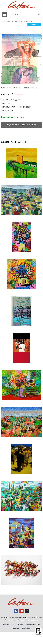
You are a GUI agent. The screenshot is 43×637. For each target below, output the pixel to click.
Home (3, 88)
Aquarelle (25, 88)
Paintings (17, 88)
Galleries (26, 628)
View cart (34, 24)
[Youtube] (21, 611)
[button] (4, 14)
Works (9, 88)
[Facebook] (16, 611)
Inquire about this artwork (22, 125)
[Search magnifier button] (39, 14)
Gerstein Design (33, 624)
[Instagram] (27, 611)
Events (16, 628)
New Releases (9, 624)
